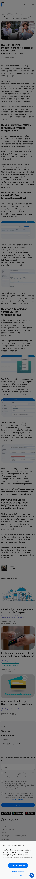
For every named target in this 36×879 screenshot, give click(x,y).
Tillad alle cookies (18, 866)
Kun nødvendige (18, 871)
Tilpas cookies (18, 876)
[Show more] (18, 860)
